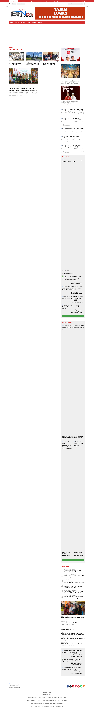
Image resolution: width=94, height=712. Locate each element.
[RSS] (84, 686)
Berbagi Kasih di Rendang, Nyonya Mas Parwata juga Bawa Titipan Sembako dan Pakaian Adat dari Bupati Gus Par (74, 576)
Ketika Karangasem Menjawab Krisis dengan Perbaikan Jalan (73, 587)
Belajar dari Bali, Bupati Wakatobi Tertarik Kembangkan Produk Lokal (71, 644)
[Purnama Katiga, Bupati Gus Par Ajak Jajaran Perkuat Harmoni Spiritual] (16, 56)
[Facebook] (68, 686)
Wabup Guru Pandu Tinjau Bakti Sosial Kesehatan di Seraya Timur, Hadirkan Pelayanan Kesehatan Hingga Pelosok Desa (73, 592)
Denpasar (11, 86)
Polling (40, 22)
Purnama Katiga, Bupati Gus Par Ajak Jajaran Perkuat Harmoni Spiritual (16, 63)
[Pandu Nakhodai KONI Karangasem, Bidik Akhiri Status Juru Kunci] (79, 496)
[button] (81, 4)
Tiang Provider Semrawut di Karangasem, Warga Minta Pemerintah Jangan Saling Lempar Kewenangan (33, 63)
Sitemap (45, 692)
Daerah (23, 22)
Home (13, 3)
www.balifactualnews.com (46, 706)
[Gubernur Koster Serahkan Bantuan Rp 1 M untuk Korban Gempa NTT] (73, 214)
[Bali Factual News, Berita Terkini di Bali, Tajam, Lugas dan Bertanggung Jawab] (47, 13)
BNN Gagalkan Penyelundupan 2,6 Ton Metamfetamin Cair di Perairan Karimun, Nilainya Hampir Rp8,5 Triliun (77, 293)
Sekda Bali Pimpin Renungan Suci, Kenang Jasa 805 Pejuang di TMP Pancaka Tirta (77, 301)
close (7, 6)
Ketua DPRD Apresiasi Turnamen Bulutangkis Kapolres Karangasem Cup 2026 (74, 581)
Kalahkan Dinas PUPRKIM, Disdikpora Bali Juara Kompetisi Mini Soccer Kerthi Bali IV (66, 554)
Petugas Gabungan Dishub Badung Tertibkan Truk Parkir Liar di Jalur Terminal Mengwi (77, 311)
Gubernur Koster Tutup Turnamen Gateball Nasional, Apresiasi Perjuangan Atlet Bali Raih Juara (72, 438)
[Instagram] (76, 686)
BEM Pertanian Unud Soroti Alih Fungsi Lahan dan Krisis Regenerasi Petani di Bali (50, 63)
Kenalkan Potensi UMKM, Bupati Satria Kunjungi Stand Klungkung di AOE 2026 (72, 618)
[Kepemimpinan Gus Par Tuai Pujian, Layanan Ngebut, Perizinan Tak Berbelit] (73, 660)
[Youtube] (78, 686)
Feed (49, 692)
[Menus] (10, 4)
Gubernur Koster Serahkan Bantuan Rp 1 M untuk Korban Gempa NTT (72, 272)
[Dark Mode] (84, 4)
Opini (28, 22)
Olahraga (34, 22)
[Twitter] (70, 686)
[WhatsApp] (81, 686)
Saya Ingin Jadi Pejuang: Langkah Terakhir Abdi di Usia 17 (72, 571)
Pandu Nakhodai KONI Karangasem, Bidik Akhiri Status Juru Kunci (78, 554)
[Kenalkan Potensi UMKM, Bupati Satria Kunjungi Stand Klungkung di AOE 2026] (73, 608)
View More (72, 316)
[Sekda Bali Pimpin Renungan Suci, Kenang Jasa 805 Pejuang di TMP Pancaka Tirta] (73, 297)
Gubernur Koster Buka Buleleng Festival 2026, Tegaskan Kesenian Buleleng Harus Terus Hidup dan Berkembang (77, 282)
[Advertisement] (47, 35)
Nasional (17, 22)
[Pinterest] (73, 686)
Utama (11, 22)
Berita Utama (21, 3)
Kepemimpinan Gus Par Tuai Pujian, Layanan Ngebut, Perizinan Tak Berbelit (34, 1)
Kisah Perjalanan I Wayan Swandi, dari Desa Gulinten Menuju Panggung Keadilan (74, 597)
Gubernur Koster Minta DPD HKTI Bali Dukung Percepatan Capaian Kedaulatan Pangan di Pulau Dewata (23, 90)
